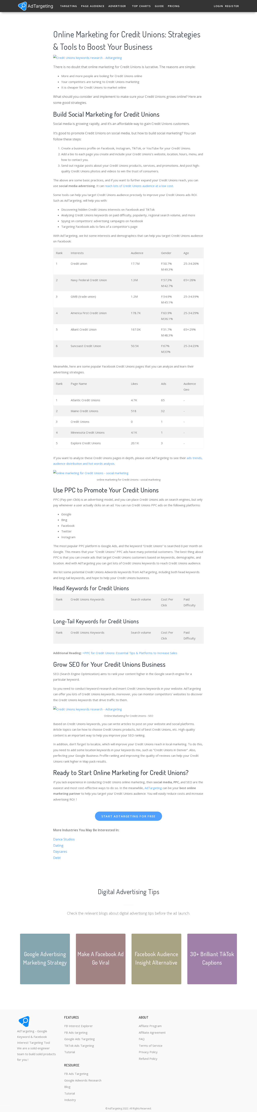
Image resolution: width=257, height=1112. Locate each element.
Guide (159, 6)
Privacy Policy (148, 1052)
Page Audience (92, 6)
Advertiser (117, 6)
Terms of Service (150, 1046)
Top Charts (141, 6)
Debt (57, 858)
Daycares (60, 851)
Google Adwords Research (82, 1080)
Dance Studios (64, 839)
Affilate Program (150, 1026)
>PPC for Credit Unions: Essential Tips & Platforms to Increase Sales (130, 653)
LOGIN (218, 6)
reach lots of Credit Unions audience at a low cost (138, 186)
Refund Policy (148, 1059)
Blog (67, 1087)
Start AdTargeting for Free (128, 816)
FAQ (142, 1039)
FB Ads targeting (76, 1032)
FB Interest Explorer (78, 1026)
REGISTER (232, 6)
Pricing (174, 6)
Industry (70, 1100)
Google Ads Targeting (79, 1039)
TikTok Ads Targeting (79, 1046)
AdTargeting (153, 788)
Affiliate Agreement (152, 1032)
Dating (58, 845)
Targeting (68, 6)
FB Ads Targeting (76, 1074)
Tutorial (69, 1052)
